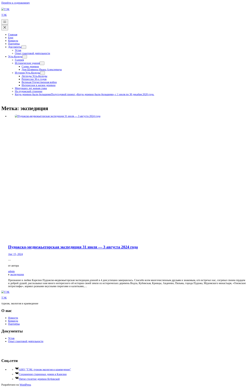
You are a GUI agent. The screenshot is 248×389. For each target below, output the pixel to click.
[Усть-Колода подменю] (24, 56)
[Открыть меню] (4, 22)
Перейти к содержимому (15, 2)
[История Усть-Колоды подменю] (42, 73)
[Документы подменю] (23, 47)
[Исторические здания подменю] (42, 63)
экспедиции (17, 274)
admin (11, 271)
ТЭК (4, 15)
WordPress (25, 384)
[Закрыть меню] (4, 27)
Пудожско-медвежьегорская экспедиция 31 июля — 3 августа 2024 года (73, 247)
